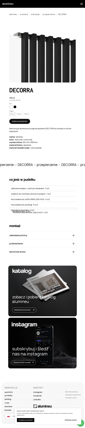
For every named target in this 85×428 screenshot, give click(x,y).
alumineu (13, 14)
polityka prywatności (73, 395)
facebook (37, 395)
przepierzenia (49, 14)
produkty (24, 14)
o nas (7, 402)
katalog (8, 399)
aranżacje (35, 14)
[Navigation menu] (81, 4)
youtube (37, 399)
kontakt (8, 410)
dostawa (8, 406)
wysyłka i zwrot (71, 398)
